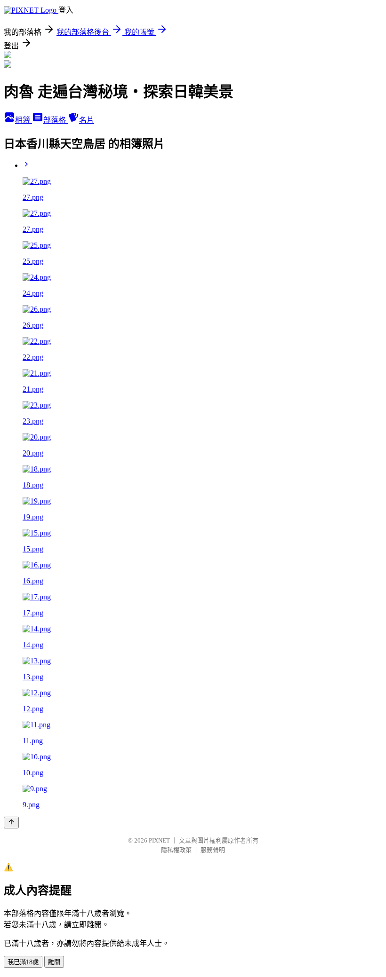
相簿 (23, 120)
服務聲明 (213, 849)
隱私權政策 (176, 849)
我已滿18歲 (23, 962)
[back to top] (11, 822)
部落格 (55, 120)
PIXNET (159, 840)
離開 (54, 962)
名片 (86, 120)
